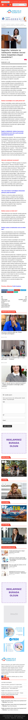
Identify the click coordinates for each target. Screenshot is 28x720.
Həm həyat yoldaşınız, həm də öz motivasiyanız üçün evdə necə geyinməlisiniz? (5, 302)
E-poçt (4, 420)
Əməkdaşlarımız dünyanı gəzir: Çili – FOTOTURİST (12, 519)
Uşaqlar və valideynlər (15, 24)
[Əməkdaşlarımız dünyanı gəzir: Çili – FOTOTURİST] (14, 513)
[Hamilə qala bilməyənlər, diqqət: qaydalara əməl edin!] (4, 552)
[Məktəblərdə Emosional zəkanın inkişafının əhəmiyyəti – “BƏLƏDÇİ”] (4, 573)
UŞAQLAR (8, 24)
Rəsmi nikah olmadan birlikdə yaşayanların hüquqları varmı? (13, 541)
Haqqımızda (13, 717)
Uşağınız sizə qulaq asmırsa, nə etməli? (10, 690)
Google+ (17, 289)
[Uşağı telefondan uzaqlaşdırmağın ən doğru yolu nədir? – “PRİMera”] (14, 348)
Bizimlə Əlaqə (20, 717)
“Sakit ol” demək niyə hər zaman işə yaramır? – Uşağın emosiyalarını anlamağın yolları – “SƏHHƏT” (13, 384)
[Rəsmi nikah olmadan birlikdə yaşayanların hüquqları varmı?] (14, 535)
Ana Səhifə (3, 24)
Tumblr (4, 291)
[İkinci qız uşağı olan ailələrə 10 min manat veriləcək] (4, 566)
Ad (4, 414)
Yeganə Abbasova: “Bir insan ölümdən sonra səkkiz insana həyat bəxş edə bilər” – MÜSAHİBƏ (13, 496)
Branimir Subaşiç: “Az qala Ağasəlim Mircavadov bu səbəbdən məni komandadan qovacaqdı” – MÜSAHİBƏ (12, 473)
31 (25, 59)
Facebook (5, 289)
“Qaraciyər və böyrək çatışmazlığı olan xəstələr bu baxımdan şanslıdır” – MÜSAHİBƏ (18, 559)
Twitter (11, 289)
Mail (16, 291)
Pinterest (10, 291)
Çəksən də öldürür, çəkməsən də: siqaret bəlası (11, 684)
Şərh (4, 401)
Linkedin (24, 289)
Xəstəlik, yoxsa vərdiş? (22, 299)
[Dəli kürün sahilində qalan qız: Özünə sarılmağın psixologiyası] (14, 322)
